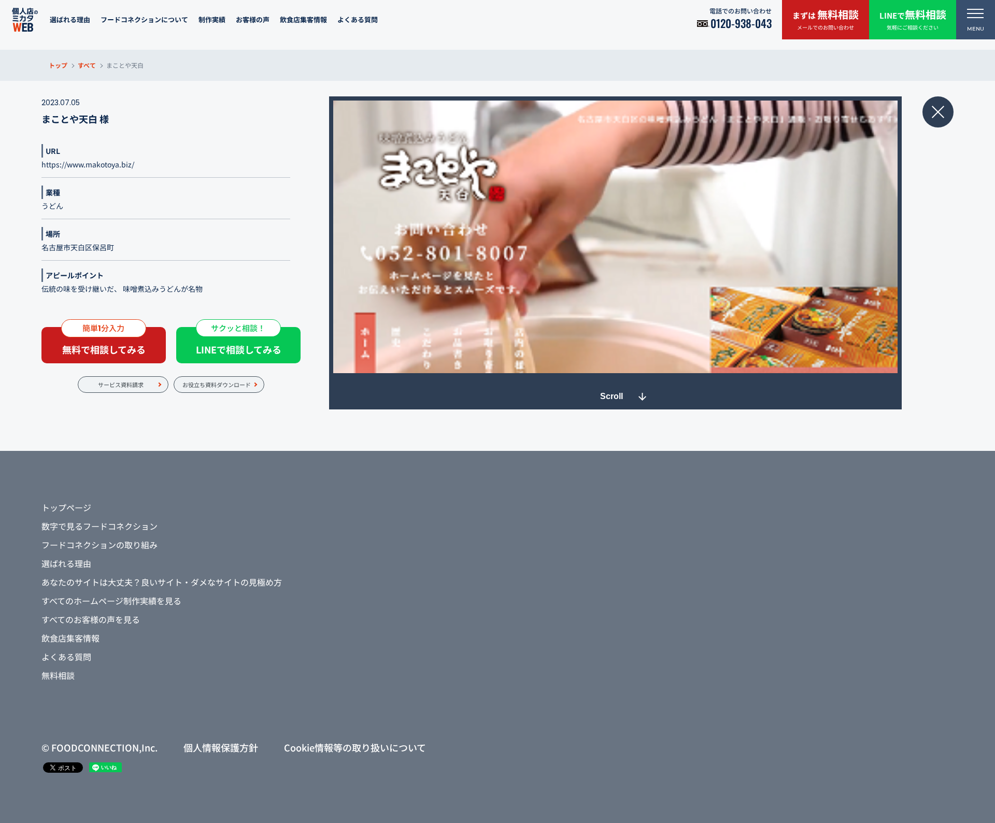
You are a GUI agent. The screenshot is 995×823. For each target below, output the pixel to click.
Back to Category (938, 111)
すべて (87, 65)
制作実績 (211, 19)
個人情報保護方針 (220, 747)
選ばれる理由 (70, 19)
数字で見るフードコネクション (99, 526)
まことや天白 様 (75, 118)
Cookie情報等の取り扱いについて (355, 747)
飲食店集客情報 (303, 19)
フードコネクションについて (144, 19)
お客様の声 (252, 19)
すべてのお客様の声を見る (90, 619)
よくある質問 (357, 19)
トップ (58, 65)
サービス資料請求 (121, 384)
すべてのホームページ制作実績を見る (111, 600)
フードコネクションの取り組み (99, 544)
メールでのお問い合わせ (825, 19)
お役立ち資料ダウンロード (216, 384)
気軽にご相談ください (912, 19)
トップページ (66, 507)
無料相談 (58, 675)
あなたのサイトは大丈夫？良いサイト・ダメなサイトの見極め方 (161, 582)
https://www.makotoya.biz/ (87, 164)
